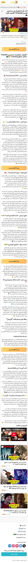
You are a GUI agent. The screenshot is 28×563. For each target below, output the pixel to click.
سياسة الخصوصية (21, 537)
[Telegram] (9, 545)
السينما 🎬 (20, 7)
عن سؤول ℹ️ (22, 528)
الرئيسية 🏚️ (23, 525)
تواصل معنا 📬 (22, 531)
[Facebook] (20, 545)
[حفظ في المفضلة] (2, 11)
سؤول (24, 7)
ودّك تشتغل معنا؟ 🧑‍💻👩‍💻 (19, 534)
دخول (3, 2)
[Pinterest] (16, 545)
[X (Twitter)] (24, 545)
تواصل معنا (14, 554)
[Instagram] (13, 545)
